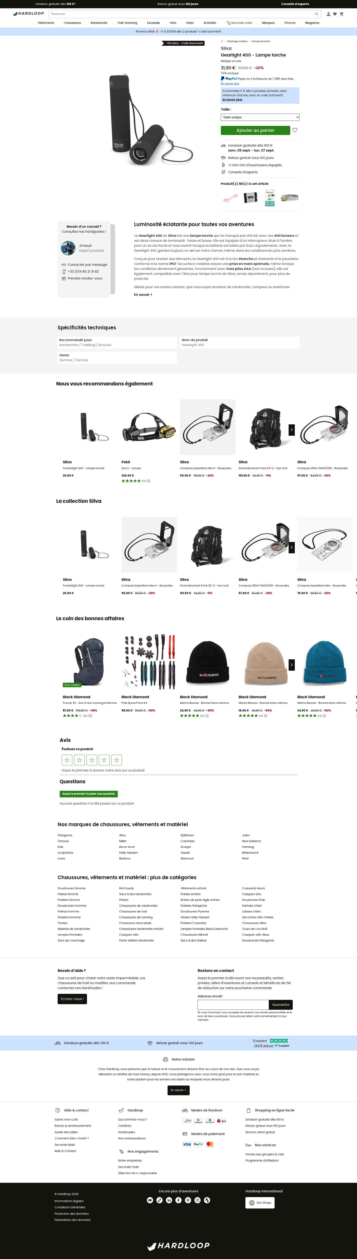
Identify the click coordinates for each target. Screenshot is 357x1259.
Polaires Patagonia (194, 905)
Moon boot (127, 847)
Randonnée (99, 23)
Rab (60, 847)
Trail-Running (127, 23)
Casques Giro (251, 894)
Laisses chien (251, 911)
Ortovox (63, 841)
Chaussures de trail (133, 911)
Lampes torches (261, 41)
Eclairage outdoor (237, 41)
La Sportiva (65, 852)
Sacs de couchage (71, 940)
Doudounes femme (72, 888)
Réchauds (126, 888)
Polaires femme (69, 900)
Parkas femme (68, 894)
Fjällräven (187, 835)
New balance (251, 841)
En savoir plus (232, 99)
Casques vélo (129, 934)
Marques (268, 23)
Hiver (190, 23)
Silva (226, 48)
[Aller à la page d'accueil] (224, 41)
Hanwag (248, 847)
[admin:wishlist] (295, 130)
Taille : (226, 109)
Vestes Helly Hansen (195, 917)
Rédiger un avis (231, 61)
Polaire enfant (190, 894)
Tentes (62, 923)
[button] (139, 115)
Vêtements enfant (194, 888)
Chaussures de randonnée (138, 905)
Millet (122, 841)
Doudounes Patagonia (258, 940)
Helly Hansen (128, 852)
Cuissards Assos (253, 888)
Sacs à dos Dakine (194, 940)
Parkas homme (68, 911)
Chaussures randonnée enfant (141, 929)
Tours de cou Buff (255, 929)
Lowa (61, 858)
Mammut (187, 858)
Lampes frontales (70, 934)
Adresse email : (210, 996)
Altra (122, 835)
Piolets (123, 900)
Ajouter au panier (256, 130)
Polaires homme (69, 917)
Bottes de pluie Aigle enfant (200, 900)
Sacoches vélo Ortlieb (257, 917)
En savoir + (143, 294)
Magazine (312, 23)
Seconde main (241, 23)
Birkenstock (250, 852)
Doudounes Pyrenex (195, 911)
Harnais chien (252, 905)
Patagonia (65, 835)
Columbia (187, 841)
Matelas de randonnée (74, 929)
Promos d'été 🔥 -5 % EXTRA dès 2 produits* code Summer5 (178, 31)
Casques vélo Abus (255, 934)
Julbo (246, 835)
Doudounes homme (72, 905)
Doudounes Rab (253, 900)
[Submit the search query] (317, 15)
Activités (210, 23)
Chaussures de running (135, 917)
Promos (289, 23)
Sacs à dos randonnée (135, 894)
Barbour (125, 858)
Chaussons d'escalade (135, 923)
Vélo (173, 23)
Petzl (245, 858)
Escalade (153, 23)
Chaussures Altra (254, 923)
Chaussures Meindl (194, 934)
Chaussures (72, 23)
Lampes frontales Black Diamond (204, 929)
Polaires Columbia (193, 923)
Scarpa (186, 847)
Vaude (185, 852)
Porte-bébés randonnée (136, 940)
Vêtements (46, 23)
